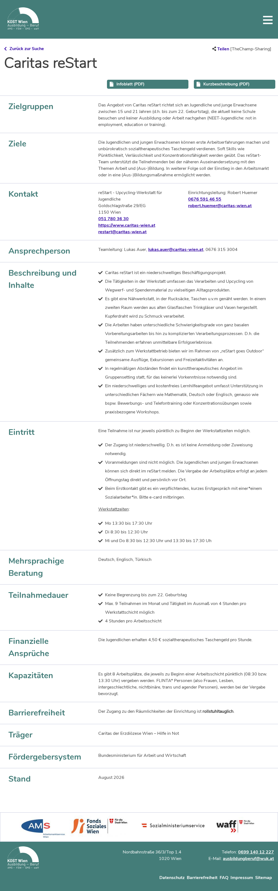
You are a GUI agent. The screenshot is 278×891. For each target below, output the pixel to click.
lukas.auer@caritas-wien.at (175, 250)
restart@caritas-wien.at (122, 232)
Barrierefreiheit (202, 878)
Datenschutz (172, 878)
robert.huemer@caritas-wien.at (220, 206)
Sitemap (263, 878)
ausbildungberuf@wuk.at (248, 859)
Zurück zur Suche (27, 49)
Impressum (241, 878)
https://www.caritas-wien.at (126, 225)
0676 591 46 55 (204, 199)
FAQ (224, 878)
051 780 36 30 (113, 219)
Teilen (223, 49)
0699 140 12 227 (256, 852)
